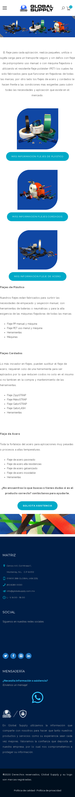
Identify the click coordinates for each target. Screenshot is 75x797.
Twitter (6, 656)
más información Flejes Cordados (37, 216)
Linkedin (29, 656)
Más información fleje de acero (37, 276)
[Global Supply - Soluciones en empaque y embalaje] (37, 8)
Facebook (13, 656)
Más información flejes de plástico (37, 156)
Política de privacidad (49, 790)
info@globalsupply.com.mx (21, 591)
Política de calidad (24, 790)
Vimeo (21, 656)
